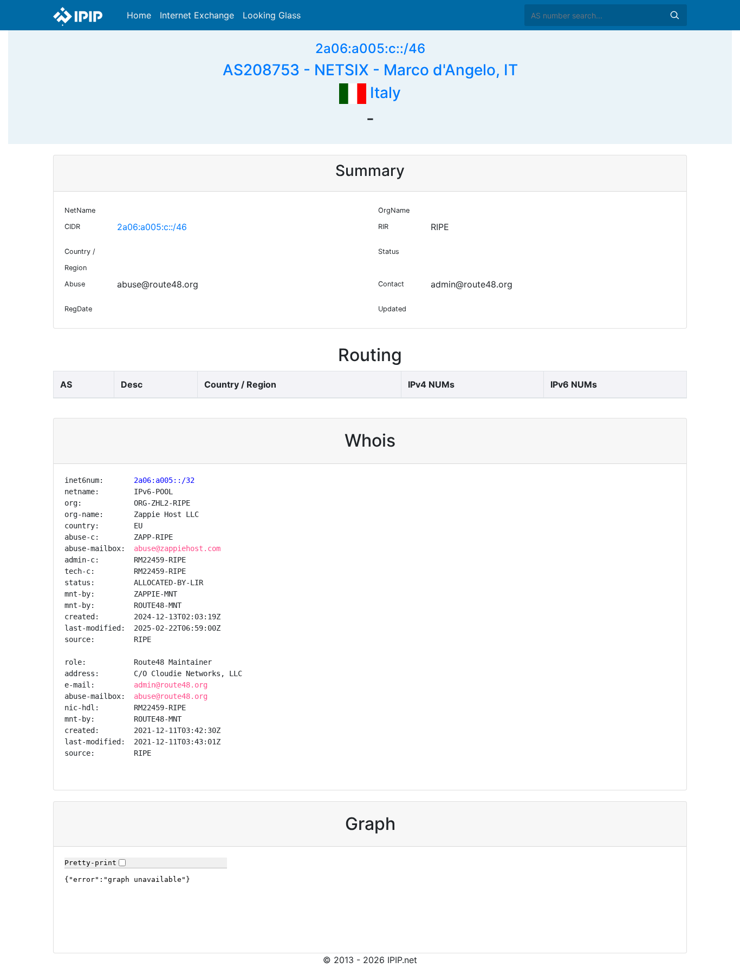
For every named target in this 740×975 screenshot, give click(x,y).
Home (139, 15)
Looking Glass (272, 15)
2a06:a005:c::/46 (370, 48)
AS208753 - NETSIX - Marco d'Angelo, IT (370, 70)
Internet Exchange (197, 15)
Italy (383, 92)
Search (674, 15)
